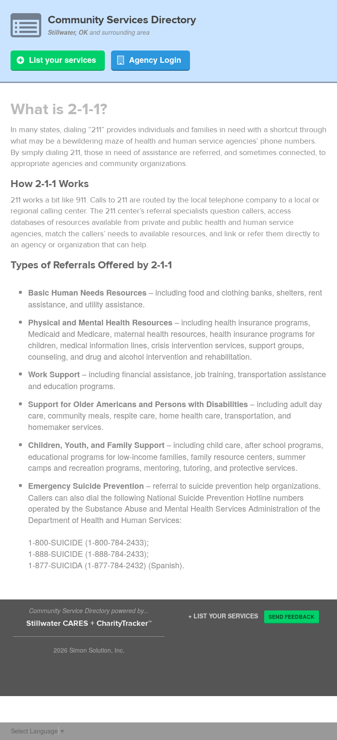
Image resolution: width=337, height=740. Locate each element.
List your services (62, 59)
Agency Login (155, 59)
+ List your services (223, 615)
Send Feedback (292, 617)
